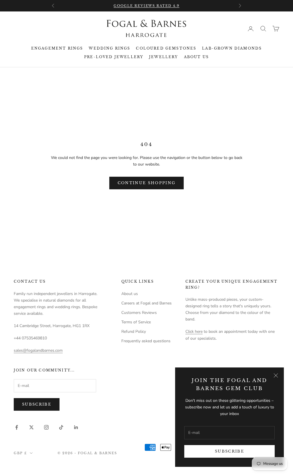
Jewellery (163, 57)
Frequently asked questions (146, 341)
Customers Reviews (139, 312)
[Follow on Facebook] (16, 427)
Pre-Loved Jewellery (113, 57)
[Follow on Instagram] (46, 427)
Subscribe (229, 451)
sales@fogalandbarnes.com (38, 350)
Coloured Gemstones (166, 48)
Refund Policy (133, 331)
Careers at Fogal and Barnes (146, 303)
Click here (194, 331)
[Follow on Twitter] (31, 427)
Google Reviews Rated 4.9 (147, 6)
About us (196, 57)
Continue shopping (147, 182)
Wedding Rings (109, 48)
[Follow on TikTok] (61, 427)
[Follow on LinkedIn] (76, 427)
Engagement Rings (57, 48)
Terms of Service (136, 322)
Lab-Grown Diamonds (232, 48)
